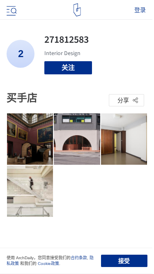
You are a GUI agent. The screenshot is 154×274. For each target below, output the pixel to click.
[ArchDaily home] (77, 9)
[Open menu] (10, 10)
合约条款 (79, 258)
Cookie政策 (48, 263)
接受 (124, 261)
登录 (140, 10)
